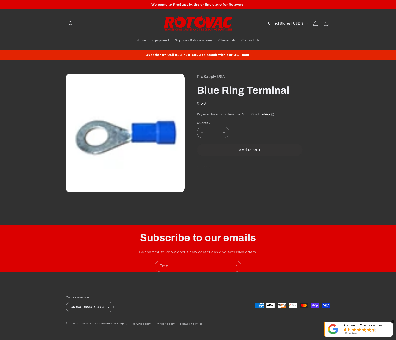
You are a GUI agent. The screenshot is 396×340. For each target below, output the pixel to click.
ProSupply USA (88, 323)
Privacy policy (165, 324)
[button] (71, 23)
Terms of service (191, 324)
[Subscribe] (236, 266)
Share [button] (206, 167)
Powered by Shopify (113, 323)
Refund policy (141, 324)
